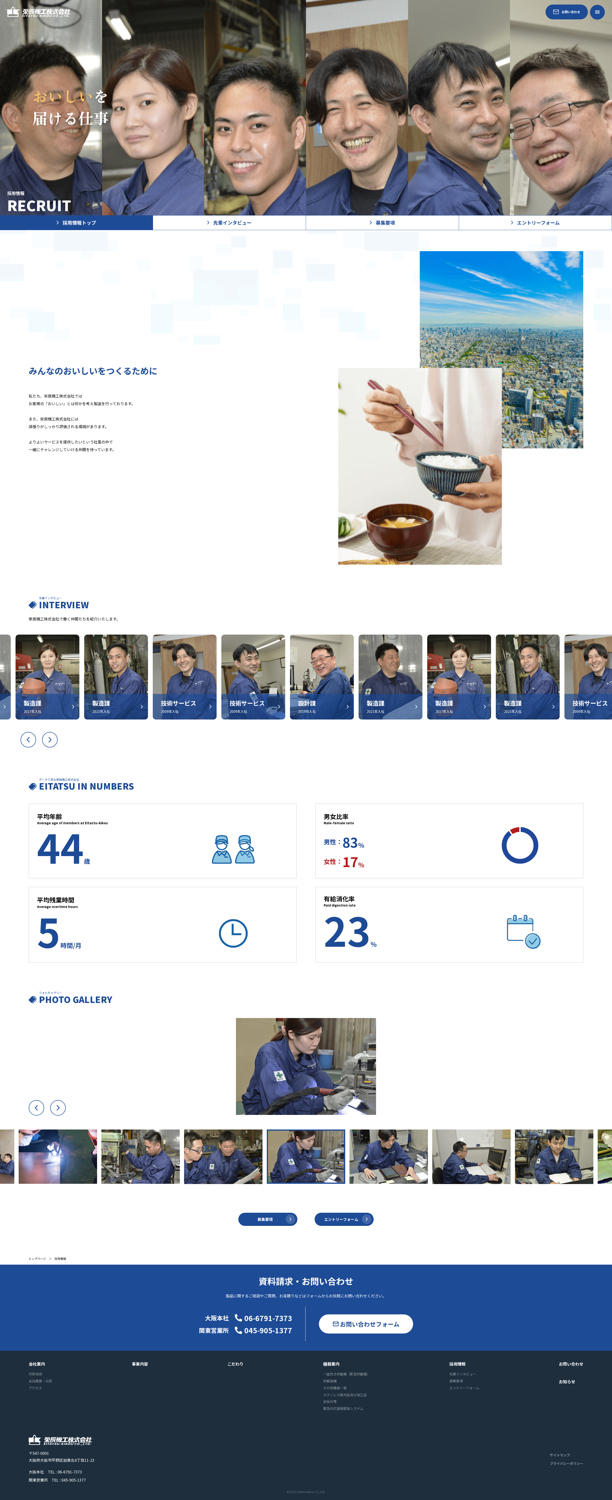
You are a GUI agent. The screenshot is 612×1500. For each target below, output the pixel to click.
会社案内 (37, 1364)
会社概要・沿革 (40, 1380)
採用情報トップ (79, 222)
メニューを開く (597, 12)
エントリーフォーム (538, 222)
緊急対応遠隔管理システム (343, 1408)
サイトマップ (560, 1455)
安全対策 (330, 1401)
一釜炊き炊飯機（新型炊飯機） (346, 1374)
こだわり (235, 1364)
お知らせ (567, 1381)
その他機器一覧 (335, 1387)
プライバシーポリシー (566, 1463)
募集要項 (385, 222)
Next (50, 739)
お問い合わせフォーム (369, 1324)
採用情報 (457, 1364)
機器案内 (331, 1364)
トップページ (37, 1258)
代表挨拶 (35, 1374)
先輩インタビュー (232, 222)
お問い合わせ (571, 12)
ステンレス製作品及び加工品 (345, 1394)
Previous (28, 739)
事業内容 (140, 1364)
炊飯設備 (330, 1380)
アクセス (35, 1387)
